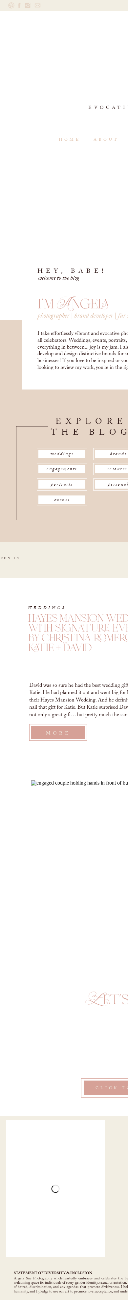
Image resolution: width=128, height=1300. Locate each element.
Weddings (47, 608)
